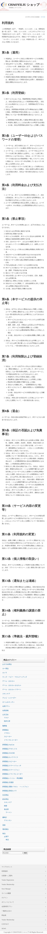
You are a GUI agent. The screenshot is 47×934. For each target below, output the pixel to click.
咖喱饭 (4, 726)
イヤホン (7, 733)
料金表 (4, 915)
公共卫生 (5, 714)
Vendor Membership (8, 884)
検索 (25, 853)
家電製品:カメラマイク (10, 757)
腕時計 (4, 817)
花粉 (3, 825)
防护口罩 (7, 721)
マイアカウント (7, 867)
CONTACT (5, 924)
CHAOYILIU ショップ (24, 4)
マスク (6, 717)
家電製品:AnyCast (8, 745)
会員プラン (6, 706)
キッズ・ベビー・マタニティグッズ (14, 677)
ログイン (5, 897)
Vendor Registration (8, 880)
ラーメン (9, 812)
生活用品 (5, 795)
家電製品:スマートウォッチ (11, 765)
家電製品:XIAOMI (8, 753)
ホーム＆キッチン (8, 702)
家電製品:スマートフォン (11, 770)
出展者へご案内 (7, 875)
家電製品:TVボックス (9, 749)
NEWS (4, 928)
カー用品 (5, 668)
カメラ (4, 672)
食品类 (6, 809)
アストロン (8, 820)
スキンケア (6, 694)
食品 (3, 833)
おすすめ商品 (7, 664)
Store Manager (6, 889)
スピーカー (8, 736)
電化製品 (5, 829)
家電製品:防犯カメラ (9, 791)
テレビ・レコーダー (9, 698)
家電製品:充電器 (8, 782)
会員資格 (5, 710)
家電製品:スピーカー (9, 761)
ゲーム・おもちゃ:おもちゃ (11, 685)
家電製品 (5, 730)
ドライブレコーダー (11, 740)
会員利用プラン (7, 906)
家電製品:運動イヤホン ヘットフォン (15, 786)
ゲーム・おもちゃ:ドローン (11, 689)
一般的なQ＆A (6, 911)
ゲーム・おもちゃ (8, 681)
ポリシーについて (8, 902)
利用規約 (5, 871)
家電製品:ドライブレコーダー (12, 774)
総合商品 (5, 799)
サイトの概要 (6, 893)
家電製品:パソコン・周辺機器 (12, 778)
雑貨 (5, 806)
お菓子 (6, 836)
